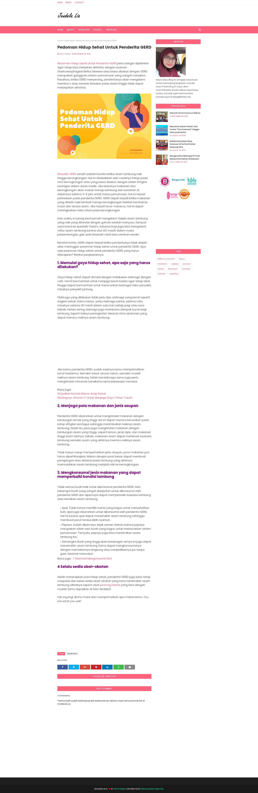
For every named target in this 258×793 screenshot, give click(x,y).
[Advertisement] (104, 343)
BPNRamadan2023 (166, 259)
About (68, 2)
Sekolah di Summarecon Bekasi (185, 113)
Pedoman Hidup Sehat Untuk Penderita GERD (86, 63)
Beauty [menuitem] (70, 29)
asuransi (187, 264)
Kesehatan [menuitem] (83, 29)
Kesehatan (69, 40)
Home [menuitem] (60, 29)
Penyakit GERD (66, 174)
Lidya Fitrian (64, 54)
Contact (79, 2)
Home (59, 2)
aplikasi (175, 264)
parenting (173, 273)
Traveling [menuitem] (111, 29)
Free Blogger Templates (152, 789)
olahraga (186, 268)
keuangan (173, 268)
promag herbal (110, 585)
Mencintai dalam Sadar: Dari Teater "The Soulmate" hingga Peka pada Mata (184, 129)
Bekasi (182, 259)
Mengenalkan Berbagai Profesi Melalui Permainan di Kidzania (185, 157)
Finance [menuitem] (97, 29)
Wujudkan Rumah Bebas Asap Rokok (81, 393)
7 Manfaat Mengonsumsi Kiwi (92, 558)
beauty (161, 268)
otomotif (161, 273)
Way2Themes (120, 789)
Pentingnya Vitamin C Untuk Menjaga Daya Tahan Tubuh (94, 397)
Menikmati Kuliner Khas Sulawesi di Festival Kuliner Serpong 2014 (183, 144)
